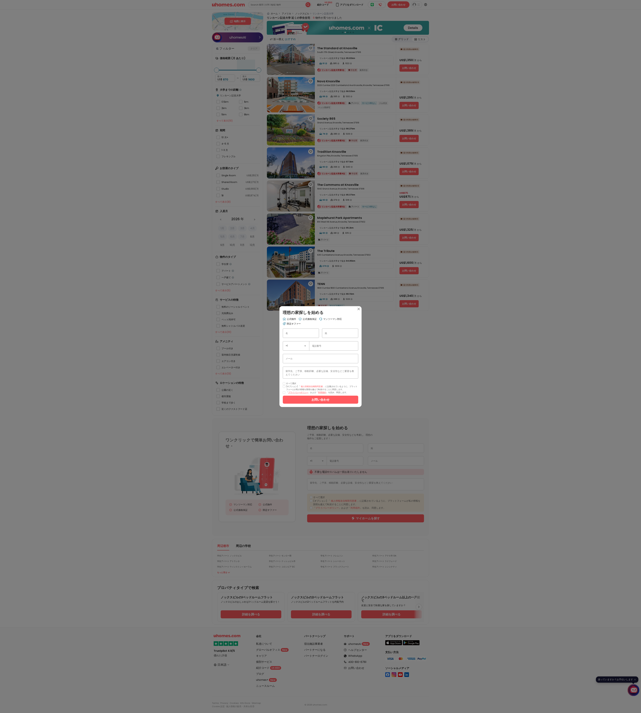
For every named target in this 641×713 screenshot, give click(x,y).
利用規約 (322, 392)
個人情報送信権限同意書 (312, 386)
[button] (305, 346)
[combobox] (296, 346)
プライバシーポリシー (298, 392)
